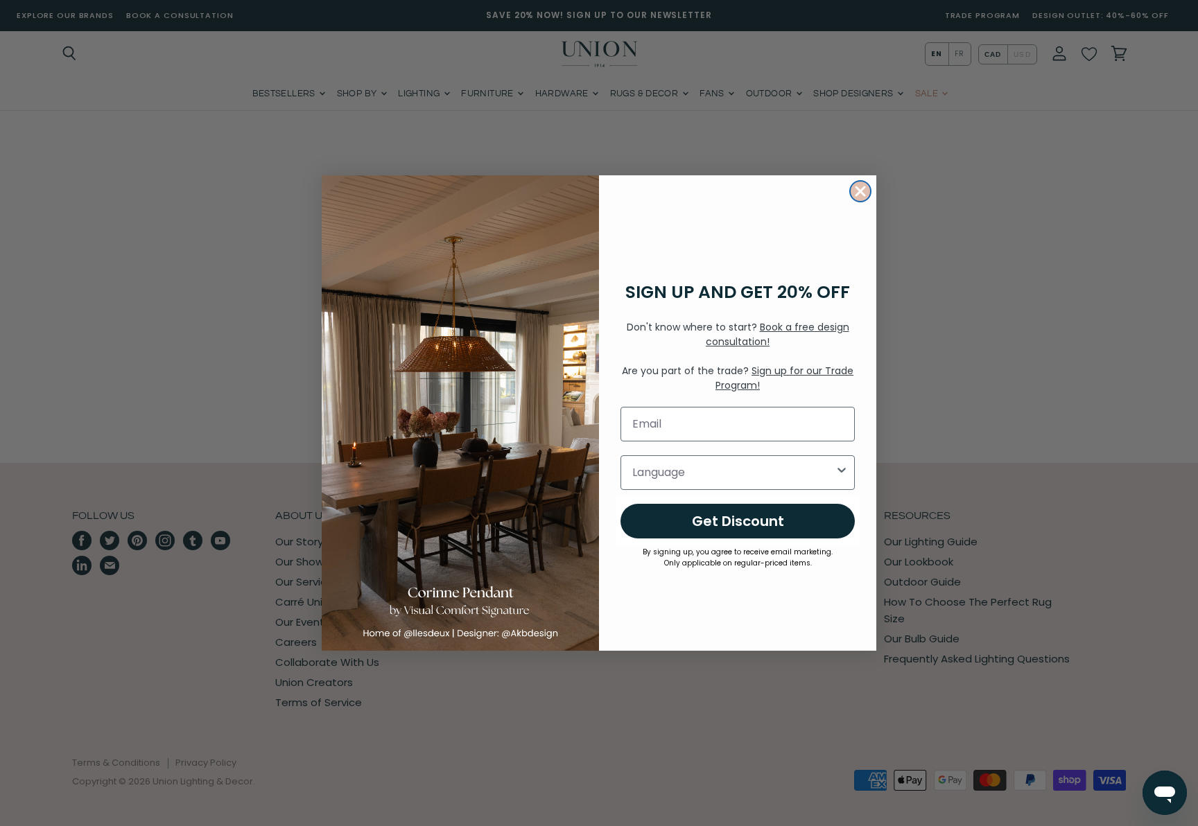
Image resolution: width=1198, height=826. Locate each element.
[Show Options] (842, 472)
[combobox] (733, 472)
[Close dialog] (860, 191)
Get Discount (738, 521)
